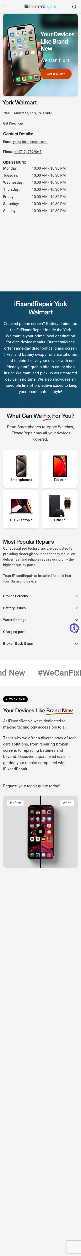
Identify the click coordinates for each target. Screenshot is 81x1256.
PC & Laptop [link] (20, 520)
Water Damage (14, 620)
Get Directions (13, 123)
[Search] (74, 7)
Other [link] (58, 520)
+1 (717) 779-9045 (28, 152)
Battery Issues (14, 608)
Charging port (14, 632)
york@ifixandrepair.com (30, 142)
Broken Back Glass (18, 644)
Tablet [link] (58, 480)
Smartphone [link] (20, 480)
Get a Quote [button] (56, 74)
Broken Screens (15, 596)
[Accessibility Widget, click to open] (74, 628)
